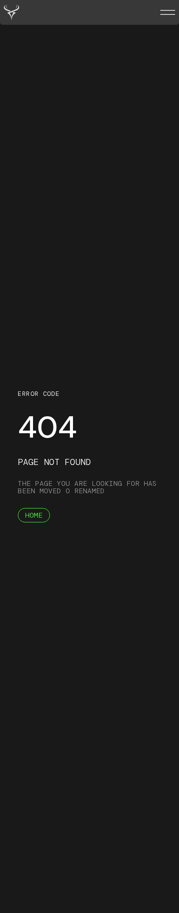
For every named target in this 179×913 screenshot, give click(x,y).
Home (34, 515)
